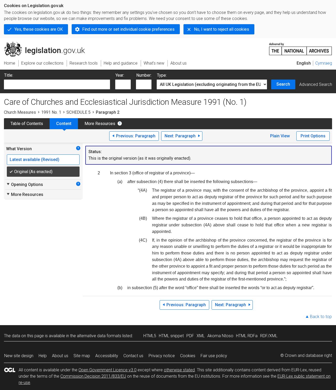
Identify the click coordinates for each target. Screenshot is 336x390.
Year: (120, 75)
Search (283, 84)
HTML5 (149, 335)
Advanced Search (315, 84)
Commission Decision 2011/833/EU (93, 376)
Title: (8, 75)
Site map (82, 355)
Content (63, 123)
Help (43, 355)
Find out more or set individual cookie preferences (128, 29)
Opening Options (24, 184)
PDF (190, 335)
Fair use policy (214, 355)
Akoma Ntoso (220, 335)
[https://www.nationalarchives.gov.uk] (300, 47)
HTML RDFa (247, 335)
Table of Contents (26, 123)
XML (201, 335)
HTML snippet (171, 335)
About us (60, 355)
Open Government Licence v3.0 (107, 369)
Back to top (321, 316)
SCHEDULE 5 (78, 112)
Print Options (313, 135)
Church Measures (20, 112)
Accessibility (106, 355)
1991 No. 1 (51, 112)
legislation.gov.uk (47, 44)
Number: (143, 75)
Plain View (280, 135)
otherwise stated (179, 369)
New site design (18, 355)
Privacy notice (162, 355)
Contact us (133, 355)
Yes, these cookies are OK (38, 29)
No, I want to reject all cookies (221, 29)
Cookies (187, 355)
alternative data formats (99, 335)
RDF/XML (268, 335)
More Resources (100, 123)
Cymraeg (323, 63)
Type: (162, 75)
